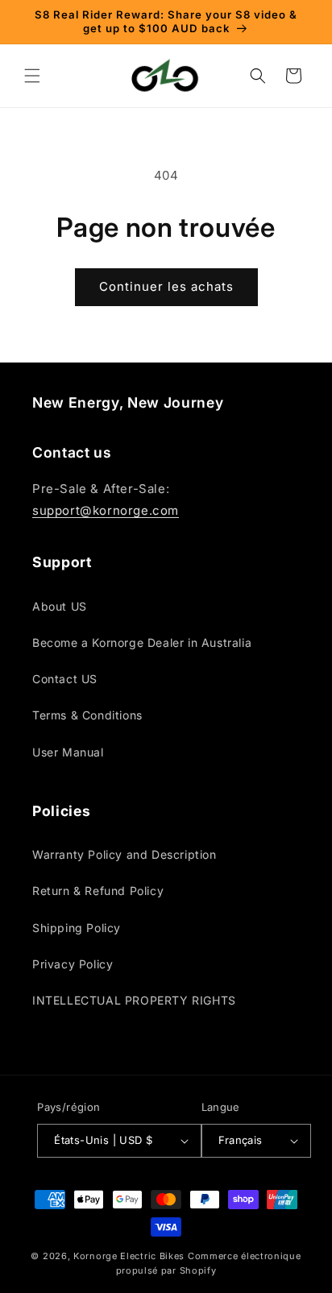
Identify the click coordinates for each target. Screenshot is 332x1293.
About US (59, 606)
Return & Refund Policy (98, 890)
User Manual (68, 752)
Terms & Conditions (87, 715)
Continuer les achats (166, 286)
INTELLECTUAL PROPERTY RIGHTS (134, 1000)
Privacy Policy (72, 964)
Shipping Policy (76, 928)
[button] (32, 75)
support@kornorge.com (105, 510)
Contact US (65, 679)
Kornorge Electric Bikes (129, 1256)
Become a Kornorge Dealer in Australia (141, 642)
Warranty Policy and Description (124, 854)
